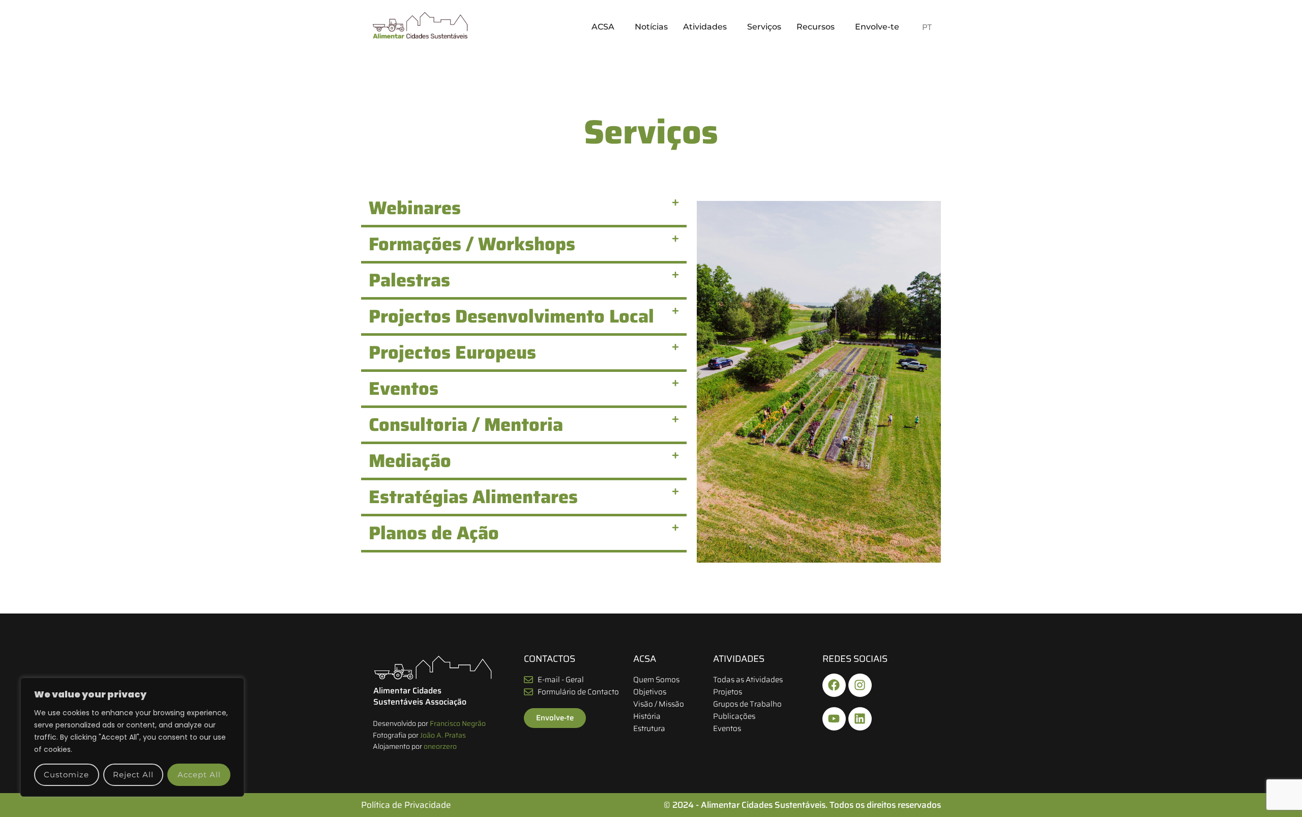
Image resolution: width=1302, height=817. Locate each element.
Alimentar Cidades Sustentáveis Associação (419, 696)
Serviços (764, 27)
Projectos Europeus (452, 352)
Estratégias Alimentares (473, 496)
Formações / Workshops (472, 243)
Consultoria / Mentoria (466, 424)
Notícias (651, 27)
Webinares (415, 207)
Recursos (815, 27)
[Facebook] (834, 685)
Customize (66, 774)
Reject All (133, 774)
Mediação (410, 460)
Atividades (705, 27)
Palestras (409, 280)
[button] (605, 27)
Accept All (199, 774)
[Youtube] (834, 719)
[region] (132, 737)
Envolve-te (877, 27)
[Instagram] (860, 685)
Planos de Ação (434, 532)
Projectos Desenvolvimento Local (511, 316)
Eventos (403, 388)
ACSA (602, 27)
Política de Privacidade (406, 804)
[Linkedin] (860, 719)
